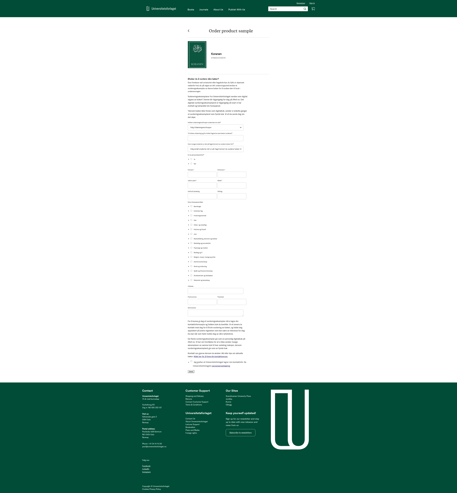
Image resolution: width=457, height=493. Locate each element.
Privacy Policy (155, 489)
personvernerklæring (221, 366)
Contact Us (190, 419)
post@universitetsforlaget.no (154, 446)
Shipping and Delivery (195, 396)
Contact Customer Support (197, 402)
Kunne (228, 402)
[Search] (305, 8)
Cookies (145, 489)
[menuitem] (191, 9)
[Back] (188, 30)
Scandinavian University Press (238, 396)
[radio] (218, 159)
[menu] (216, 9)
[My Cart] (313, 8)
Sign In (312, 3)
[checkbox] (218, 161)
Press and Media (192, 430)
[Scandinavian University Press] (161, 8)
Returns (189, 399)
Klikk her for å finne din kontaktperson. (211, 356)
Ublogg (229, 405)
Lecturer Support (193, 424)
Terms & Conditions (194, 405)
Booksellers (190, 427)
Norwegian (301, 3)
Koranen (216, 54)
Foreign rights (191, 433)
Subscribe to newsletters (240, 432)
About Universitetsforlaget (197, 421)
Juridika (229, 399)
